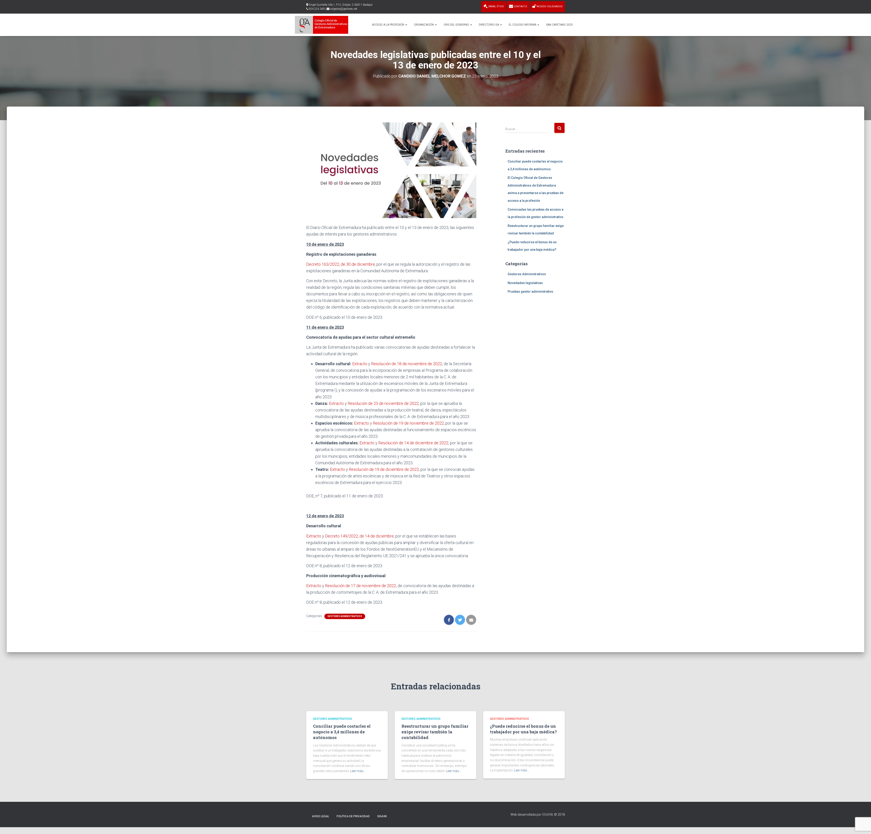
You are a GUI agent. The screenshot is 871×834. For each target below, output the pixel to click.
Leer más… (357, 771)
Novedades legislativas (525, 283)
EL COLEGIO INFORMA (523, 24)
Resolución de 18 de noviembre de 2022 (406, 363)
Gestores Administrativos (345, 616)
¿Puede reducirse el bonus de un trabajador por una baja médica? (523, 728)
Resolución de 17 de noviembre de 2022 (360, 585)
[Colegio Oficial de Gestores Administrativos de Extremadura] (321, 25)
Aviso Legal (320, 816)
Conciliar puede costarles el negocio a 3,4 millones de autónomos (342, 731)
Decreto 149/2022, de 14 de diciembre (359, 536)
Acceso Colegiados (549, 6)
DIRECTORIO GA (489, 24)
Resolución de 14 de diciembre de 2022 (413, 442)
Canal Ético (495, 6)
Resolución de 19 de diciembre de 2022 (384, 469)
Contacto (520, 6)
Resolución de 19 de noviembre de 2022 (408, 423)
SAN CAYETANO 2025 (559, 24)
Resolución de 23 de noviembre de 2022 (383, 403)
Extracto (359, 363)
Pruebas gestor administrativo (530, 291)
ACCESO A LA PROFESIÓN (388, 24)
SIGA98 (382, 816)
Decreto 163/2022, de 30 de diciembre (340, 264)
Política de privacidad (353, 816)
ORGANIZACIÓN (424, 24)
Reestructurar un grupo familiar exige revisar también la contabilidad (434, 731)
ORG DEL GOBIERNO (457, 24)
